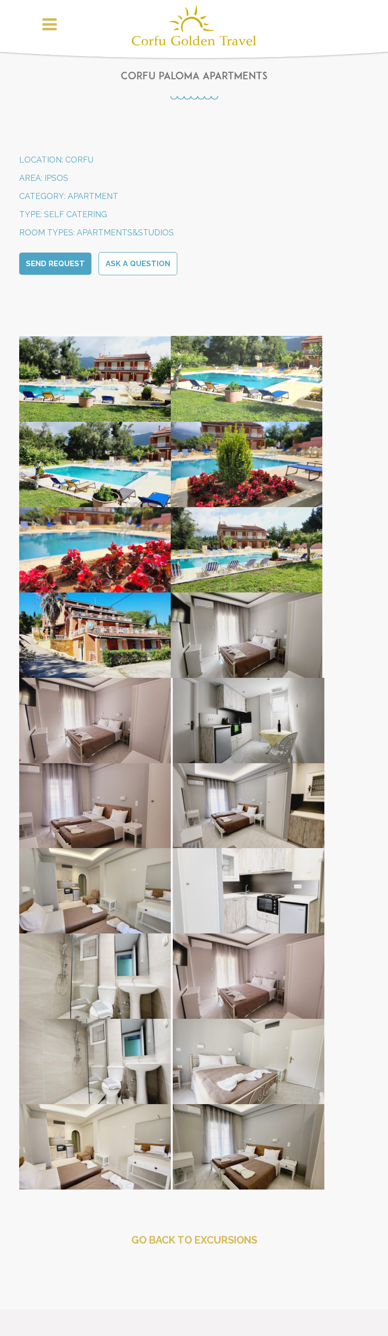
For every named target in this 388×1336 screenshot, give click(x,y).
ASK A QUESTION (138, 263)
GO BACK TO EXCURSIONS (194, 1240)
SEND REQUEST (55, 263)
